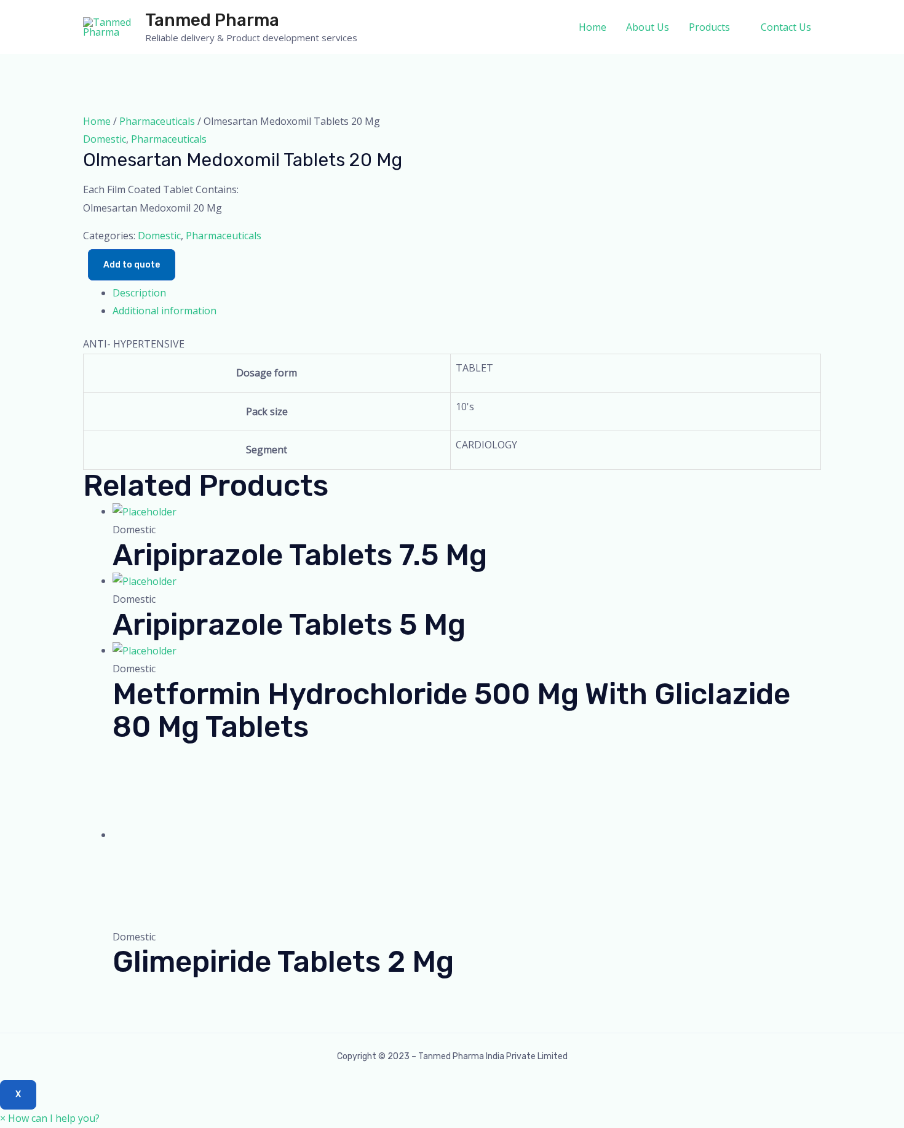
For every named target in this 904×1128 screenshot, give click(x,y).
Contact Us (786, 27)
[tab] (467, 293)
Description (139, 293)
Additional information (164, 310)
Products (709, 27)
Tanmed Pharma (212, 20)
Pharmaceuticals (157, 121)
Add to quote (131, 265)
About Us (647, 27)
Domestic (104, 139)
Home (592, 27)
